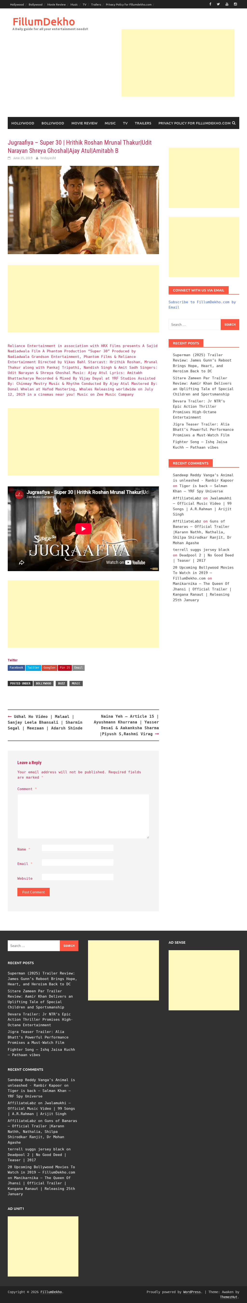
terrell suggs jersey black (201, 550)
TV (84, 4)
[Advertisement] (178, 63)
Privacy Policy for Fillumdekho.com (128, 4)
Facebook (16, 667)
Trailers (96, 4)
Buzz (61, 683)
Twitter (33, 667)
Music (74, 4)
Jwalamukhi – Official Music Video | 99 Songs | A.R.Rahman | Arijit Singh (41, 1108)
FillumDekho (44, 21)
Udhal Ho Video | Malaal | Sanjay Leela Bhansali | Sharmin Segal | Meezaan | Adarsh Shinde (45, 722)
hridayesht (48, 158)
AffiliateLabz (187, 498)
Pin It (65, 667)
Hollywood (17, 4)
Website (25, 878)
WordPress (192, 1292)
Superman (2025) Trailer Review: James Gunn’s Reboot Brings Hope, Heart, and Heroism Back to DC (42, 978)
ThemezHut (228, 1297)
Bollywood (35, 4)
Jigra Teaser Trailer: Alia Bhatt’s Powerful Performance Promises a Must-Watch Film (203, 429)
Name (23, 849)
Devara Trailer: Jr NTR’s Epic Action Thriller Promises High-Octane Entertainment (40, 1019)
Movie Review (56, 4)
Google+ (49, 667)
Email (78, 667)
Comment (27, 789)
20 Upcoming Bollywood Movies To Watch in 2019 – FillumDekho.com (203, 573)
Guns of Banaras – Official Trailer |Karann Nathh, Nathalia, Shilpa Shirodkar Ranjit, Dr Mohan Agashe (202, 532)
